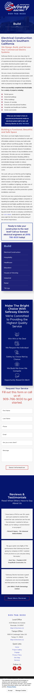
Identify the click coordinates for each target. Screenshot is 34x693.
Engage (17, 652)
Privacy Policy (17, 655)
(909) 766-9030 (23, 124)
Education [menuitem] (7, 268)
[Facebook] (15, 668)
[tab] (31, 257)
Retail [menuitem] (6, 283)
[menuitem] (17, 647)
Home (17, 647)
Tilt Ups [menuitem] (7, 288)
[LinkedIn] (19, 668)
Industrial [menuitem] (7, 278)
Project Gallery (17, 650)
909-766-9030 (17, 14)
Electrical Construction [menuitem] (12, 252)
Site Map (17, 657)
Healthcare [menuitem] (8, 262)
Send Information (17, 467)
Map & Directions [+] (17, 628)
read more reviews (17, 598)
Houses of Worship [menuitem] (11, 273)
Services (17, 660)
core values (7, 214)
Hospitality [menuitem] (8, 257)
